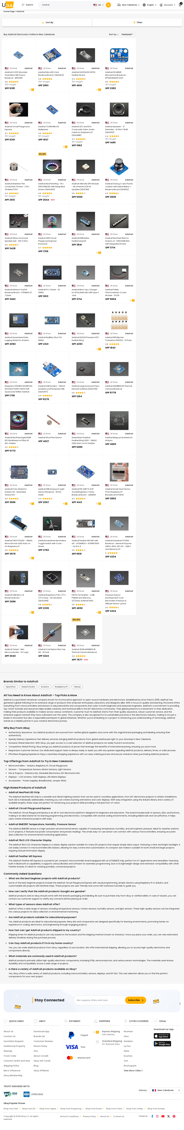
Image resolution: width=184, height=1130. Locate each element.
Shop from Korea (94, 1108)
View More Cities (132, 1070)
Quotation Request (14, 1041)
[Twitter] (168, 1116)
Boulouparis (130, 1065)
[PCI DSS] (10, 1094)
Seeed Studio (28, 686)
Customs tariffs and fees (17, 1060)
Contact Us (10, 1036)
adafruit (28, 382)
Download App (41, 1031)
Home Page (9, 11)
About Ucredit (41, 1055)
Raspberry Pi (61, 686)
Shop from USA (11, 1108)
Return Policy (40, 1046)
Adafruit (28, 68)
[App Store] (162, 1036)
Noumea (128, 1031)
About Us (8, 1031)
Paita (126, 1051)
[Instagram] (157, 1116)
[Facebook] (152, 1116)
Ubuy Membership (13, 1075)
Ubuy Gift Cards (42, 1060)
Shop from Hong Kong (70, 1108)
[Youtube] (163, 1116)
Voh (126, 1060)
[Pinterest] (174, 1116)
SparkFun (11, 686)
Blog (36, 1065)
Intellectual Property (14, 1046)
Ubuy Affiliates (41, 1070)
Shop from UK (28, 1108)
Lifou (126, 1036)
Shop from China (114, 1108)
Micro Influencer (12, 1070)
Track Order (10, 1055)
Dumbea (128, 1041)
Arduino (45, 686)
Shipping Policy (11, 1065)
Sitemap (8, 1051)
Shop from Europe (156, 1108)
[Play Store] (162, 1044)
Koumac (128, 1055)
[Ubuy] (8, 5)
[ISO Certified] (32, 1094)
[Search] (108, 4)
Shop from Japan (47, 1108)
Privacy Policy (89, 1116)
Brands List (39, 1036)
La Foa (127, 1046)
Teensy (77, 686)
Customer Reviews (43, 1041)
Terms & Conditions (69, 1116)
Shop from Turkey (134, 1108)
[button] (128, 5)
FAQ (36, 1051)
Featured (126, 34)
